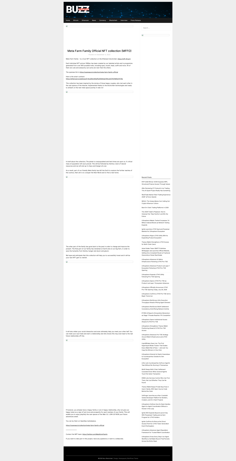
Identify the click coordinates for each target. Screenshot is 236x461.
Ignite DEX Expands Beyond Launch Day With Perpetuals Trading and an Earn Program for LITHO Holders (155, 415)
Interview (124, 20)
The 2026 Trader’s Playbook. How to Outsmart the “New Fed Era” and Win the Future (155, 214)
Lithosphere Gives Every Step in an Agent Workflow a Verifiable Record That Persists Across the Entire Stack (156, 439)
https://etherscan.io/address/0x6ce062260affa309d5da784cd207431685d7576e (94, 79)
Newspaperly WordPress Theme (128, 458)
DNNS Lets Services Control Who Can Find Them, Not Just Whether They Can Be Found (156, 380)
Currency (102, 20)
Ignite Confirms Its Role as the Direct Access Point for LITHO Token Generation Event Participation (155, 424)
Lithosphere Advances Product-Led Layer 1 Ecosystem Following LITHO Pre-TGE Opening (156, 268)
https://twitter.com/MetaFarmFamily (94, 434)
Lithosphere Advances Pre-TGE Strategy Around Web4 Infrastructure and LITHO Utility (155, 337)
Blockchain (113, 20)
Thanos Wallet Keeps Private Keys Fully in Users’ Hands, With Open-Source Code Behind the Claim (155, 389)
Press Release (136, 20)
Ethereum (85, 20)
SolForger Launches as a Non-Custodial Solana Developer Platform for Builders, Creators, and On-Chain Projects (155, 398)
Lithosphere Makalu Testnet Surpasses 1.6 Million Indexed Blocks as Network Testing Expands (155, 223)
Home (68, 20)
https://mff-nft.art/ (124, 59)
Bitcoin (75, 20)
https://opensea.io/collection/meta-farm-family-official (99, 72)
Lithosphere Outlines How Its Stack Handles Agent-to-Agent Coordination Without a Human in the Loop (156, 406)
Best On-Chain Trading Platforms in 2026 (155, 207)
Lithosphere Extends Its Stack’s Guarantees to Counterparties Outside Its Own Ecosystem (156, 356)
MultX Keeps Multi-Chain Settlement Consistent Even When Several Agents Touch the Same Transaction (154, 371)
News (94, 20)
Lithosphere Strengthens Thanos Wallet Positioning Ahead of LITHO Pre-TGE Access (155, 328)
